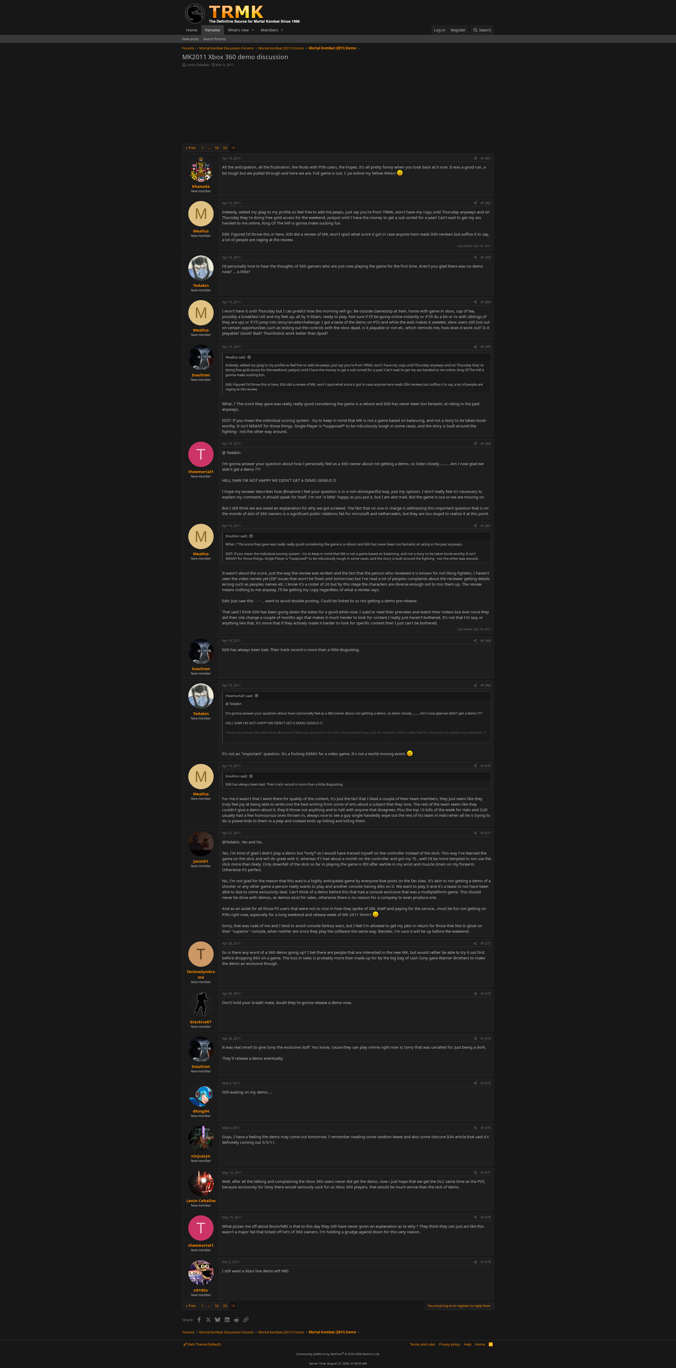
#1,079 (486, 1262)
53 (225, 147)
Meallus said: (236, 357)
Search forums (214, 38)
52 (217, 147)
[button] (253, 30)
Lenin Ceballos (197, 64)
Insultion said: (236, 536)
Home (191, 29)
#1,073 (486, 993)
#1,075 (486, 1083)
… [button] (209, 147)
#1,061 (486, 158)
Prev (192, 147)
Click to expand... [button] (357, 738)
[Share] (475, 159)
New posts (190, 38)
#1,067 (486, 526)
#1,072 (486, 943)
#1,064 (486, 302)
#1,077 (486, 1172)
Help (467, 1344)
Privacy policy (449, 1344)
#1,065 (486, 346)
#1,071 (486, 833)
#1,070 (486, 766)
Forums (212, 29)
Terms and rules (422, 1344)
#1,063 (486, 257)
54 (233, 147)
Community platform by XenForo (338, 1354)
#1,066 (486, 443)
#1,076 (486, 1128)
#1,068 (486, 640)
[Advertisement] (338, 107)
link (259, 600)
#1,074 (486, 1038)
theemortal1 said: (239, 695)
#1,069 (486, 685)
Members (269, 29)
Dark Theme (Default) (204, 1344)
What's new (238, 29)
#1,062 (486, 203)
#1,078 (486, 1217)
